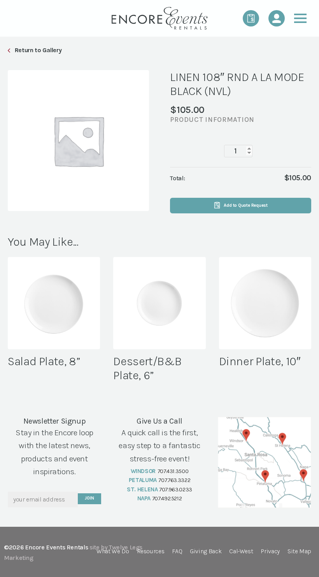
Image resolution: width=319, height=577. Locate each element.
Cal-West (241, 551)
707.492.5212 (167, 498)
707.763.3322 (174, 480)
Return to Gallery (38, 50)
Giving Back (205, 551)
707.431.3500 (173, 471)
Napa (144, 498)
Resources (151, 551)
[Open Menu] (300, 18)
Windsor (143, 471)
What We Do (112, 551)
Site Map (299, 551)
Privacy (270, 551)
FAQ (177, 551)
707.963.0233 (175, 489)
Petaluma (143, 480)
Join (89, 498)
